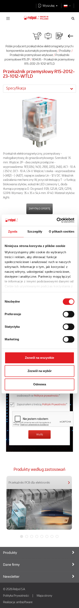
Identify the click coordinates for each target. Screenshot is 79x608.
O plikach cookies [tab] (61, 231)
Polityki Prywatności (54, 404)
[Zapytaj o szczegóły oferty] (59, 36)
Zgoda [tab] (12, 231)
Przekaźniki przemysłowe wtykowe (31, 55)
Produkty (65, 50)
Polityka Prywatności (16, 595)
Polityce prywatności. (46, 395)
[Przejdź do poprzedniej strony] (70, 36)
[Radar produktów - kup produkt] (37, 36)
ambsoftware (24, 602)
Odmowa (39, 384)
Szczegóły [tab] (34, 231)
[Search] (73, 18)
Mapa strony (44, 595)
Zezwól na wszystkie (39, 357)
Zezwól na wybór (40, 371)
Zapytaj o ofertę (39, 208)
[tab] (39, 88)
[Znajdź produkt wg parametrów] (48, 36)
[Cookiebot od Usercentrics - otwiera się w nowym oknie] (56, 220)
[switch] (68, 314)
